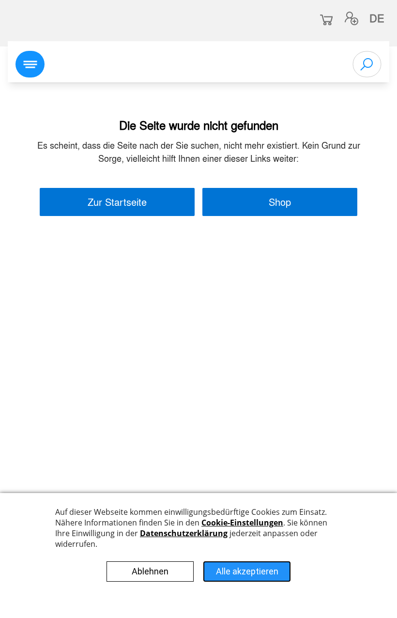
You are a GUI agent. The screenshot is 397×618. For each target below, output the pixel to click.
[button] (351, 18)
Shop (280, 202)
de (376, 18)
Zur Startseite (117, 202)
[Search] (367, 64)
